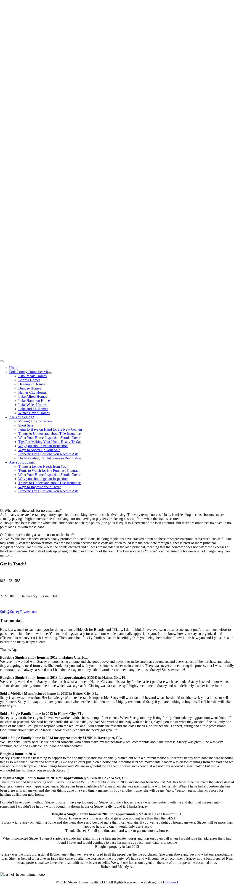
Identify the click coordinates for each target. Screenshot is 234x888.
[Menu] (2, 361)
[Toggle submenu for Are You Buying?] (36, 463)
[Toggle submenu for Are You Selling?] (35, 418)
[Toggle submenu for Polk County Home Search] (50, 373)
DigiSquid (170, 882)
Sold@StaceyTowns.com (18, 612)
